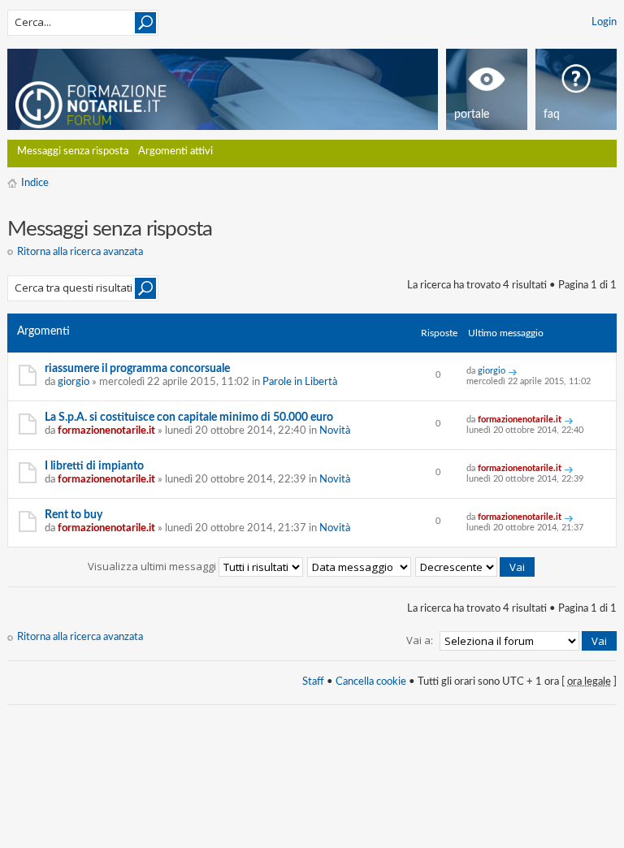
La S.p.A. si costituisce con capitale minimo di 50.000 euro (189, 417)
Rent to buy (73, 515)
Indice (35, 183)
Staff (313, 682)
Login (604, 22)
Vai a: (419, 640)
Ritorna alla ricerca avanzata (80, 252)
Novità (334, 431)
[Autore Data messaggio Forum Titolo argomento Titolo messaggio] (360, 566)
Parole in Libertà (299, 382)
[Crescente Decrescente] (475, 566)
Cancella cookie (371, 682)
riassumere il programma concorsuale (137, 368)
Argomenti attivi (175, 151)
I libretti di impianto (94, 466)
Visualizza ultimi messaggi (153, 566)
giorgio (73, 382)
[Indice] (111, 101)
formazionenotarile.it (106, 431)
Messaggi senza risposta (72, 151)
